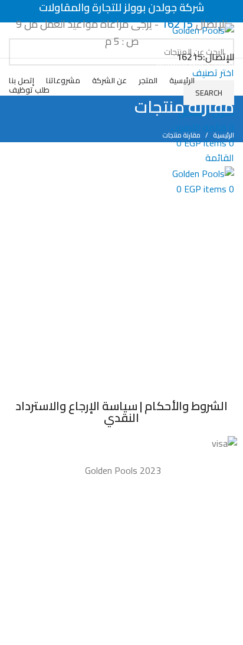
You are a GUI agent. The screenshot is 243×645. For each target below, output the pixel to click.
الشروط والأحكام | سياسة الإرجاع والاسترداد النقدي (121, 411)
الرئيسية (223, 135)
